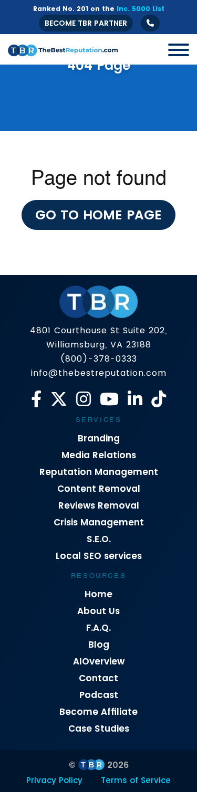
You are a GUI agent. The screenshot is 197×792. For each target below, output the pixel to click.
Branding (99, 438)
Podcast (98, 695)
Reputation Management (98, 472)
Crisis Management (99, 522)
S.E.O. (99, 539)
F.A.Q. (98, 627)
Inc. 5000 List (140, 8)
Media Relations (98, 455)
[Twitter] (58, 399)
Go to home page (98, 215)
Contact (98, 678)
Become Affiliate (98, 711)
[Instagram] (83, 399)
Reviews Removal (98, 505)
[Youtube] (109, 399)
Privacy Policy (54, 780)
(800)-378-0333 (98, 359)
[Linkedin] (135, 399)
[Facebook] (36, 399)
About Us (98, 611)
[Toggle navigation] (174, 49)
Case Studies (98, 728)
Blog (98, 644)
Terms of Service (136, 780)
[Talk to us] (150, 23)
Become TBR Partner (86, 23)
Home (98, 594)
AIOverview (99, 661)
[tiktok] (158, 399)
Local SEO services (99, 556)
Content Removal (98, 488)
